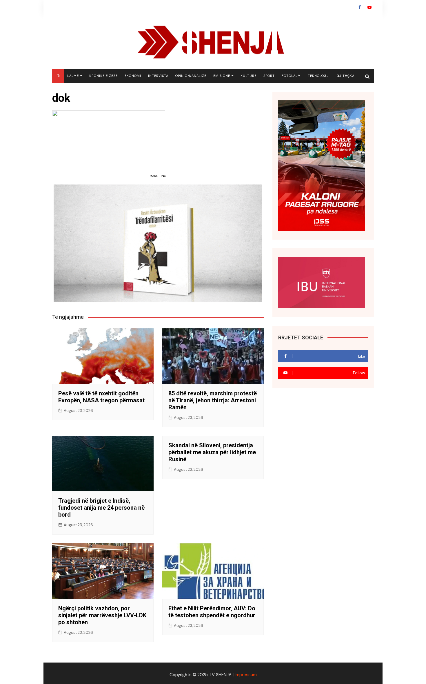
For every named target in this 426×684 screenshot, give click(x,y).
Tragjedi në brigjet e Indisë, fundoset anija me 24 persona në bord (101, 507)
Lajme (73, 76)
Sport (269, 76)
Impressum (246, 675)
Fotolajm (291, 76)
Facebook (359, 7)
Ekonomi (133, 76)
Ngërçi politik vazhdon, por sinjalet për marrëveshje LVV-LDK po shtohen (102, 615)
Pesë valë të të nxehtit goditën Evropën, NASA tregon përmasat (101, 397)
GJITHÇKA (345, 76)
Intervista (158, 76)
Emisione (221, 76)
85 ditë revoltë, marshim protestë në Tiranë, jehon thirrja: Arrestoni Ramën (212, 400)
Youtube (369, 7)
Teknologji (319, 76)
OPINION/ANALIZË (190, 76)
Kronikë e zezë (103, 76)
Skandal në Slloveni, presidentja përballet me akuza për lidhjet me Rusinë (212, 452)
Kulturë (248, 76)
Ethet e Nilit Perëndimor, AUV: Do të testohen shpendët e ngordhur (211, 612)
